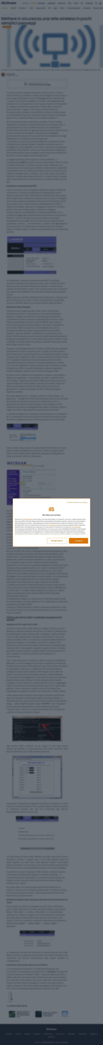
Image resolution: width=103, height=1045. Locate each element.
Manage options (57, 541)
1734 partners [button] (28, 519)
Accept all (78, 541)
